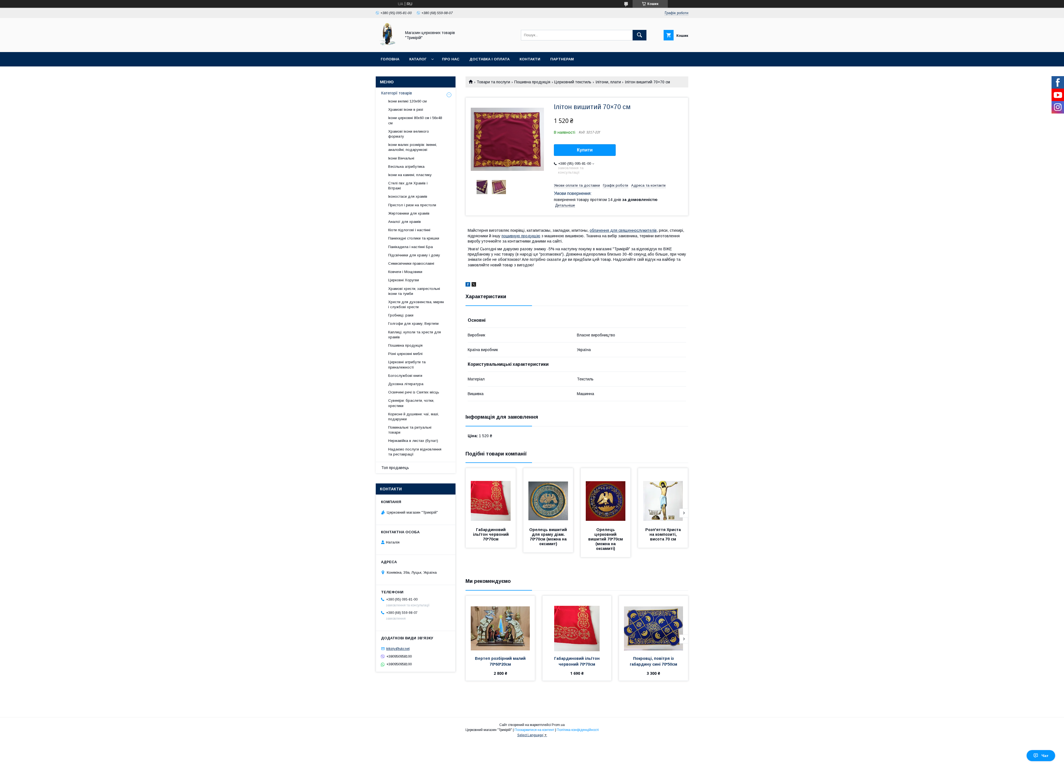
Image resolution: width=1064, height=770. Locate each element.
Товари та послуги (493, 82)
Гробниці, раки (400, 315)
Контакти (530, 59)
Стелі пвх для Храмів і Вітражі (408, 185)
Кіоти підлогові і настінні (409, 230)
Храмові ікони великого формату (408, 133)
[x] (474, 285)
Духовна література (405, 384)
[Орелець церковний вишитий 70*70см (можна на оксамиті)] (606, 496)
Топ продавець (395, 467)
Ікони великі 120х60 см (407, 101)
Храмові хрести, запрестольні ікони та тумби (414, 291)
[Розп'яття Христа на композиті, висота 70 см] (663, 496)
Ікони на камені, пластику (410, 175)
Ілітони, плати (608, 82)
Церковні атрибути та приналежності (407, 364)
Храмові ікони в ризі (405, 109)
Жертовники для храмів (408, 213)
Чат (1045, 755)
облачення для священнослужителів (623, 230)
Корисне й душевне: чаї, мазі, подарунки (413, 416)
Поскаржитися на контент (534, 730)
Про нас (450, 59)
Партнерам (562, 59)
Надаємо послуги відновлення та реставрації (414, 451)
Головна (390, 59)
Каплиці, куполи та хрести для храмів (414, 334)
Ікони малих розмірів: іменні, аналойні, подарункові (412, 147)
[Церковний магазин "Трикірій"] (387, 45)
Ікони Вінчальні (401, 158)
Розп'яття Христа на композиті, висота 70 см (663, 534)
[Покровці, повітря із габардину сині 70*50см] (653, 623)
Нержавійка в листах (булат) (413, 441)
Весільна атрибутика (406, 166)
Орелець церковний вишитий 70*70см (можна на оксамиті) (606, 539)
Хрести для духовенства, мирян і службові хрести (416, 304)
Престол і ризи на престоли (412, 205)
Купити (585, 150)
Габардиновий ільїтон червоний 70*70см (491, 534)
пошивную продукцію (521, 236)
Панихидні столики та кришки (413, 238)
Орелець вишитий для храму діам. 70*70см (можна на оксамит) (548, 536)
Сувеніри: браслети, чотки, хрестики (411, 403)
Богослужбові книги (405, 376)
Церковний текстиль (572, 82)
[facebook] (468, 285)
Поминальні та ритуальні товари (409, 429)
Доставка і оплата (489, 59)
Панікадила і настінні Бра (410, 247)
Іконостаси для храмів (407, 196)
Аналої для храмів (404, 222)
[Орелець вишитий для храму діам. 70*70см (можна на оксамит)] (548, 496)
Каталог (417, 59)
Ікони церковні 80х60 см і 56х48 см (415, 120)
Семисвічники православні (411, 263)
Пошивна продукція (532, 82)
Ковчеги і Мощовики (405, 272)
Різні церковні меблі (405, 354)
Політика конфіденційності (578, 730)
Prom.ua (558, 725)
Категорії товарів (396, 93)
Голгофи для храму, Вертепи (413, 323)
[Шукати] (639, 35)
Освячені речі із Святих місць (413, 392)
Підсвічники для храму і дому (414, 255)
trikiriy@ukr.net (398, 649)
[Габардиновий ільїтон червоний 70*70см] (491, 496)
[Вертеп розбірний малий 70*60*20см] (500, 623)
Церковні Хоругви (403, 280)
